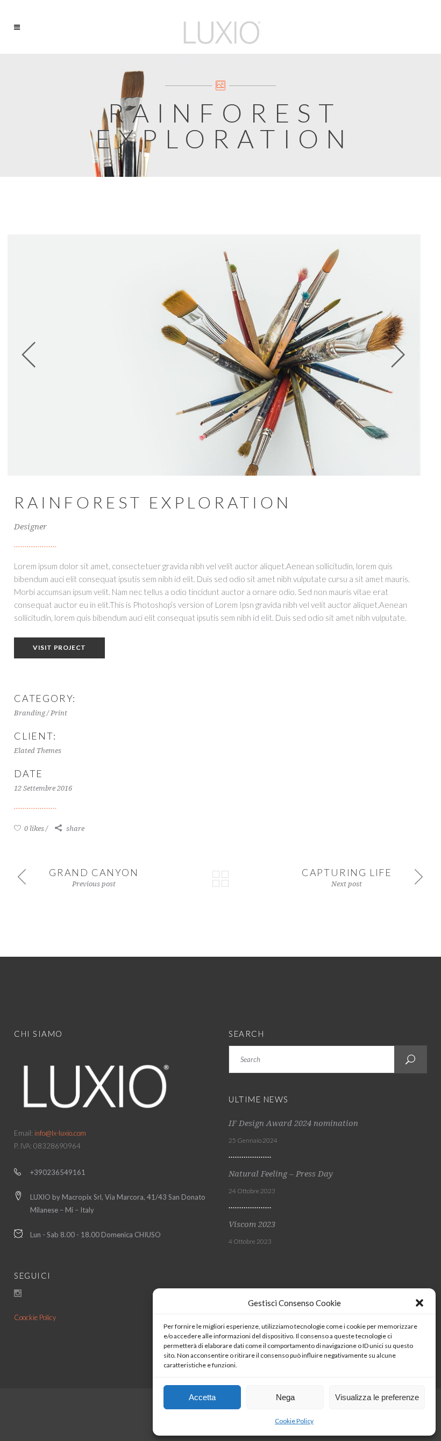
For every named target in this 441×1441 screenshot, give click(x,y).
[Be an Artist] (214, 355)
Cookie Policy (294, 1421)
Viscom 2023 (252, 1224)
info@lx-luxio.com (60, 1133)
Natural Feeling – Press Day (281, 1174)
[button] (419, 1302)
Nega (285, 1397)
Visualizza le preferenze (377, 1397)
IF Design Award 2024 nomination (293, 1123)
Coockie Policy (35, 1317)
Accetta (202, 1397)
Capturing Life (347, 872)
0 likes (33, 829)
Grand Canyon (94, 872)
